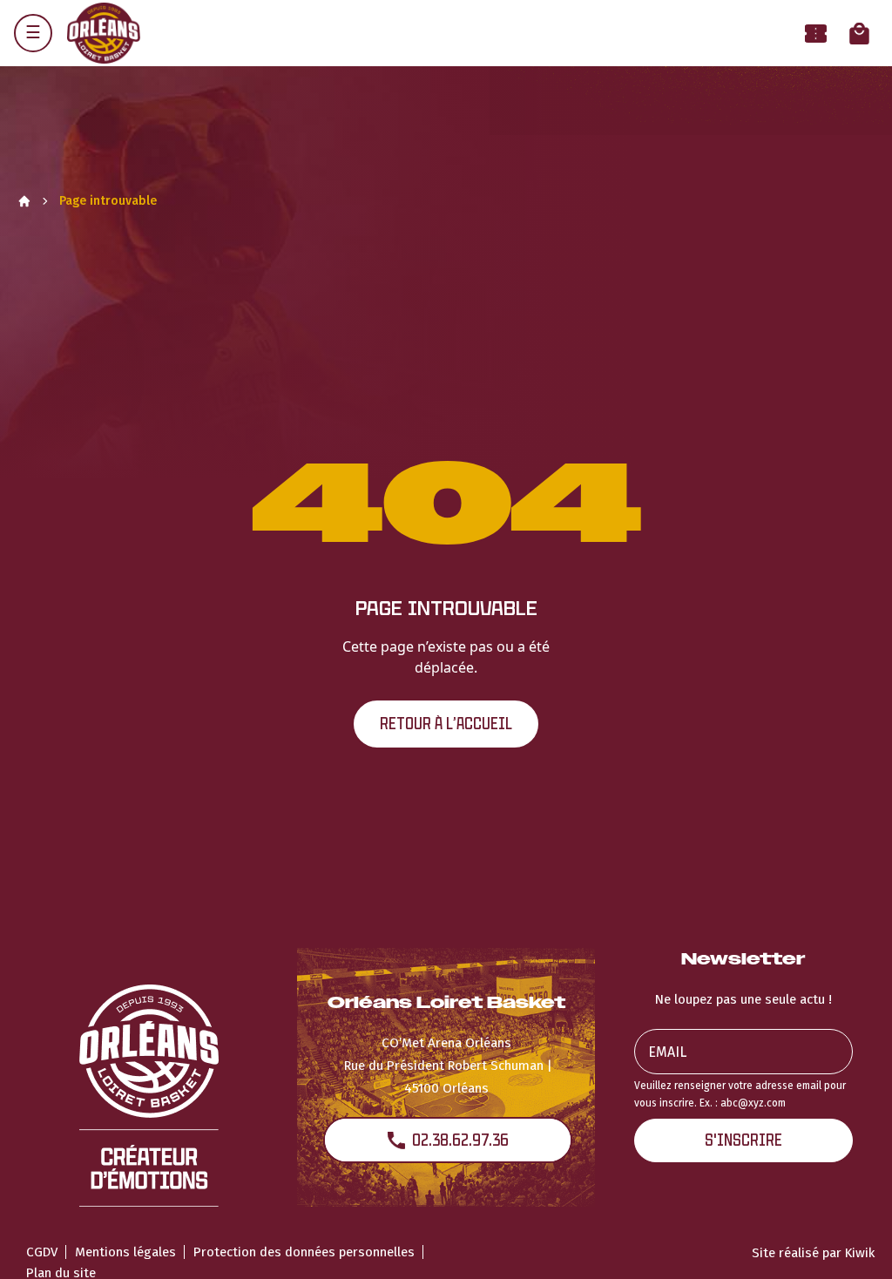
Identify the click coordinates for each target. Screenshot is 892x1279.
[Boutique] (859, 33)
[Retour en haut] (852, 1242)
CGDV (41, 1252)
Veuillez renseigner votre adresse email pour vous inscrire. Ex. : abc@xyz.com (740, 1093)
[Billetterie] (815, 33)
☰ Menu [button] (33, 33)
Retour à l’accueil (446, 723)
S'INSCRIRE (743, 1140)
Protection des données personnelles (304, 1252)
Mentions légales (125, 1252)
